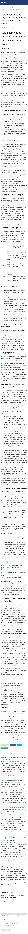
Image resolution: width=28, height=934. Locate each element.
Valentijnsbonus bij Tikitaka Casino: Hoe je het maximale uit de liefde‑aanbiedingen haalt (13, 840)
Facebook (13, 745)
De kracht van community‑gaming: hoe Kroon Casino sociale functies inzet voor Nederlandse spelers (14, 809)
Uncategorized (9, 7)
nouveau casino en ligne (16, 74)
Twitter (20, 745)
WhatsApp (5, 747)
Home (2, 7)
